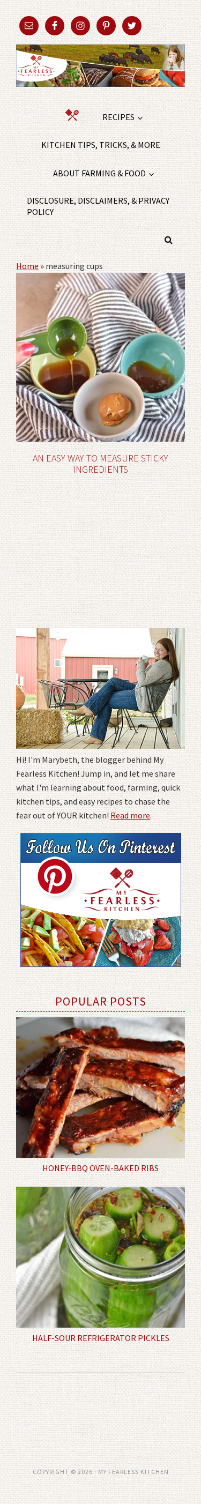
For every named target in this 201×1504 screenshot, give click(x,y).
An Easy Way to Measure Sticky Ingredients (100, 464)
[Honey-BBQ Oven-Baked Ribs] (100, 1087)
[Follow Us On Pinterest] (100, 974)
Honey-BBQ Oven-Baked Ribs (100, 1168)
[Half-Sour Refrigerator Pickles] (100, 1257)
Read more (130, 815)
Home (27, 265)
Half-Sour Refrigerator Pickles (100, 1337)
